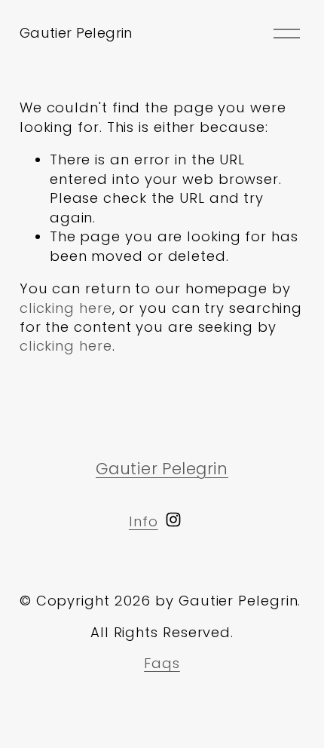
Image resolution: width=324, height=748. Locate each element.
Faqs (162, 663)
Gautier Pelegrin (76, 32)
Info (143, 521)
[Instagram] (173, 519)
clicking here (66, 308)
